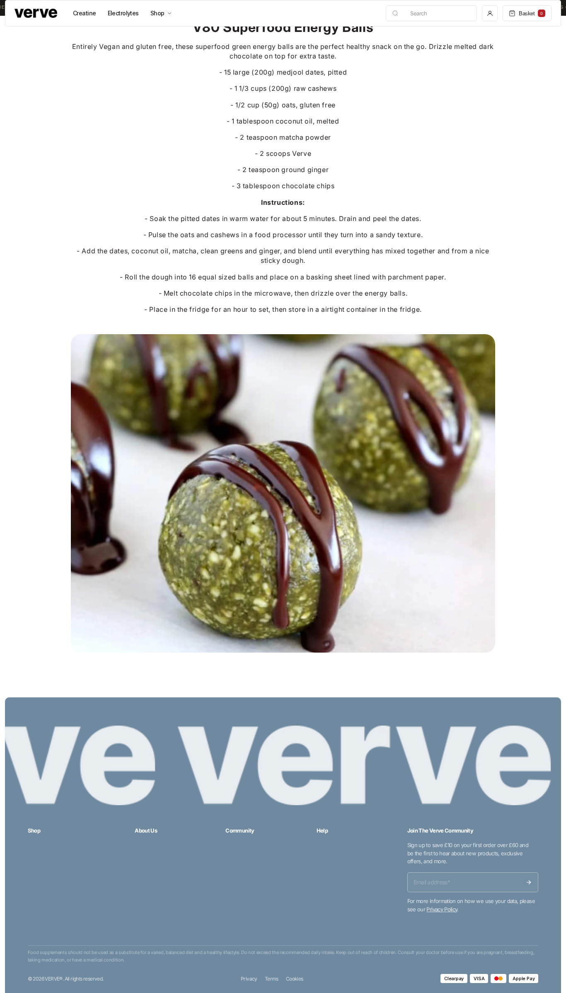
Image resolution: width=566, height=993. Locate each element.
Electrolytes (123, 13)
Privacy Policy (441, 909)
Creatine (84, 13)
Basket (531, 13)
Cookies (294, 979)
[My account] (490, 13)
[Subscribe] (528, 882)
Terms (271, 979)
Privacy (249, 979)
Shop (157, 13)
